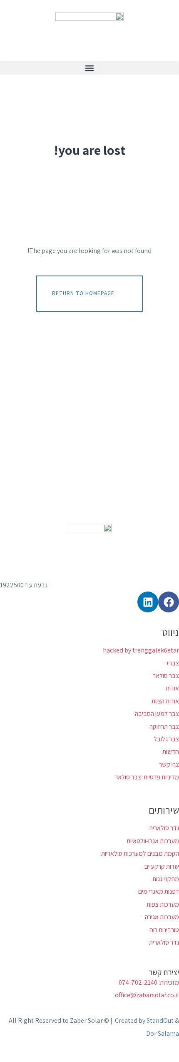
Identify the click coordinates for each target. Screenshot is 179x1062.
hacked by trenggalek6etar (141, 650)
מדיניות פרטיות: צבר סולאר (147, 777)
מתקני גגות (165, 879)
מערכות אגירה (162, 917)
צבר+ (172, 663)
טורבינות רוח (164, 929)
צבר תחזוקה (164, 726)
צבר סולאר (166, 675)
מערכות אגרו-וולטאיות (153, 841)
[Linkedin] (147, 602)
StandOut (160, 1020)
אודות (172, 688)
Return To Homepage (83, 293)
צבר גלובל (166, 739)
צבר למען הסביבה (157, 713)
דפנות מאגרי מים (158, 891)
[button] (89, 68)
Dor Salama (162, 1033)
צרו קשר (169, 764)
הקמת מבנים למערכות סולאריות (140, 853)
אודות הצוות (165, 701)
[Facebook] (168, 602)
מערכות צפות (163, 904)
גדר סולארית (164, 828)
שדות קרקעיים (161, 866)
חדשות (170, 751)
